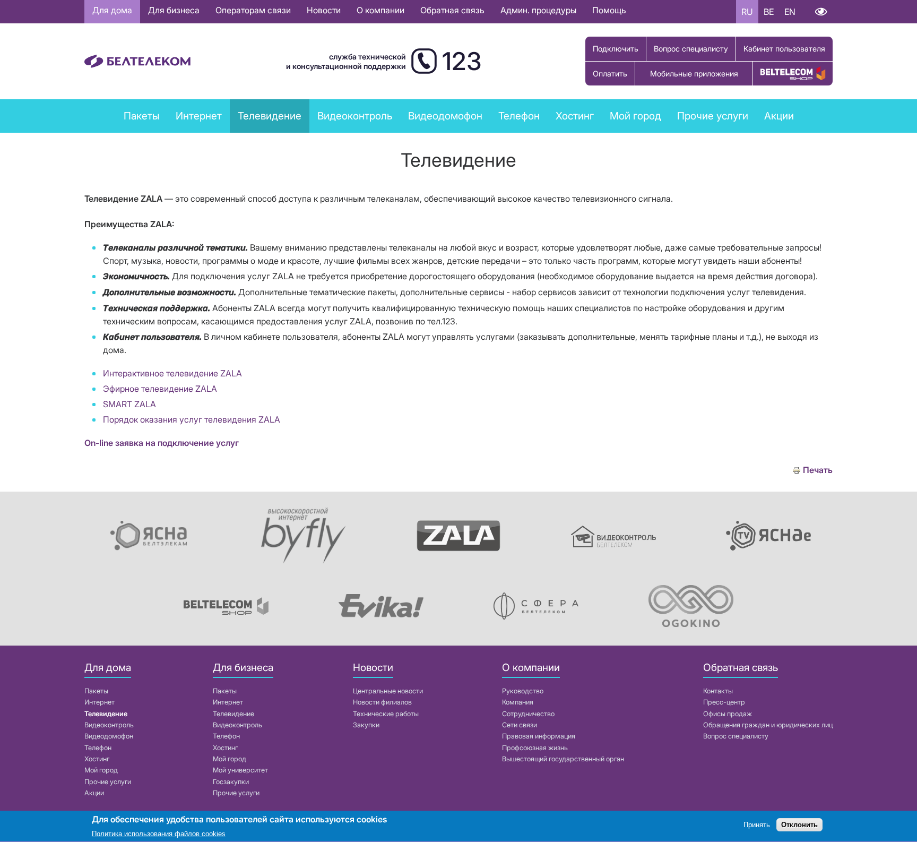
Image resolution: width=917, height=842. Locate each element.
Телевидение (105, 714)
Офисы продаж (727, 714)
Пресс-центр (724, 702)
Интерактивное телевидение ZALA (172, 373)
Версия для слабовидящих (821, 11)
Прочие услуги (107, 782)
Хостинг (96, 759)
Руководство (522, 691)
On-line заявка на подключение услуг (161, 442)
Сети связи (519, 725)
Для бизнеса (174, 10)
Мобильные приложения (694, 73)
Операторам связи (253, 10)
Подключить (615, 48)
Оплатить (610, 73)
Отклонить (799, 825)
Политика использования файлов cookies (159, 834)
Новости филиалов (382, 702)
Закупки (366, 725)
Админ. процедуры (538, 10)
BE (769, 11)
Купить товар (793, 73)
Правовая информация (538, 736)
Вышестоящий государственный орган (563, 759)
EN (789, 11)
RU (747, 11)
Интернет (99, 702)
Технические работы (386, 714)
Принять (756, 825)
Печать (818, 470)
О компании (380, 10)
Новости (324, 10)
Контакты (718, 691)
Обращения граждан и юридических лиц (768, 725)
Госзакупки (231, 782)
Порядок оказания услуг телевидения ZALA (191, 419)
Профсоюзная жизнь (535, 748)
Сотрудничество (528, 714)
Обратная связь (452, 10)
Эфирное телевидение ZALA (160, 388)
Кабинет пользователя (784, 48)
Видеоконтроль (354, 115)
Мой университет (240, 770)
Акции (94, 793)
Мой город (635, 115)
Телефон (97, 748)
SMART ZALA (129, 404)
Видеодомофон (445, 115)
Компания (517, 702)
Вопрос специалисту (691, 48)
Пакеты (96, 691)
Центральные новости (388, 691)
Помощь (609, 10)
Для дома (112, 10)
